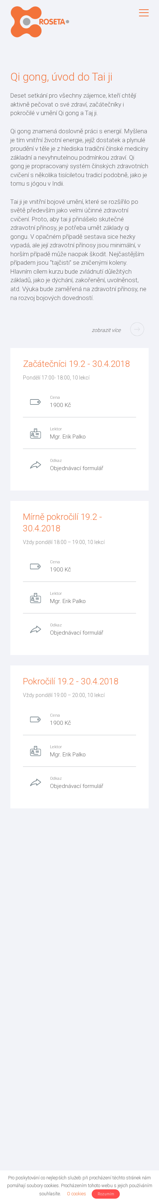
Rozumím (106, 1194)
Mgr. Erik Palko (68, 436)
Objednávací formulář (76, 468)
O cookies (76, 1193)
